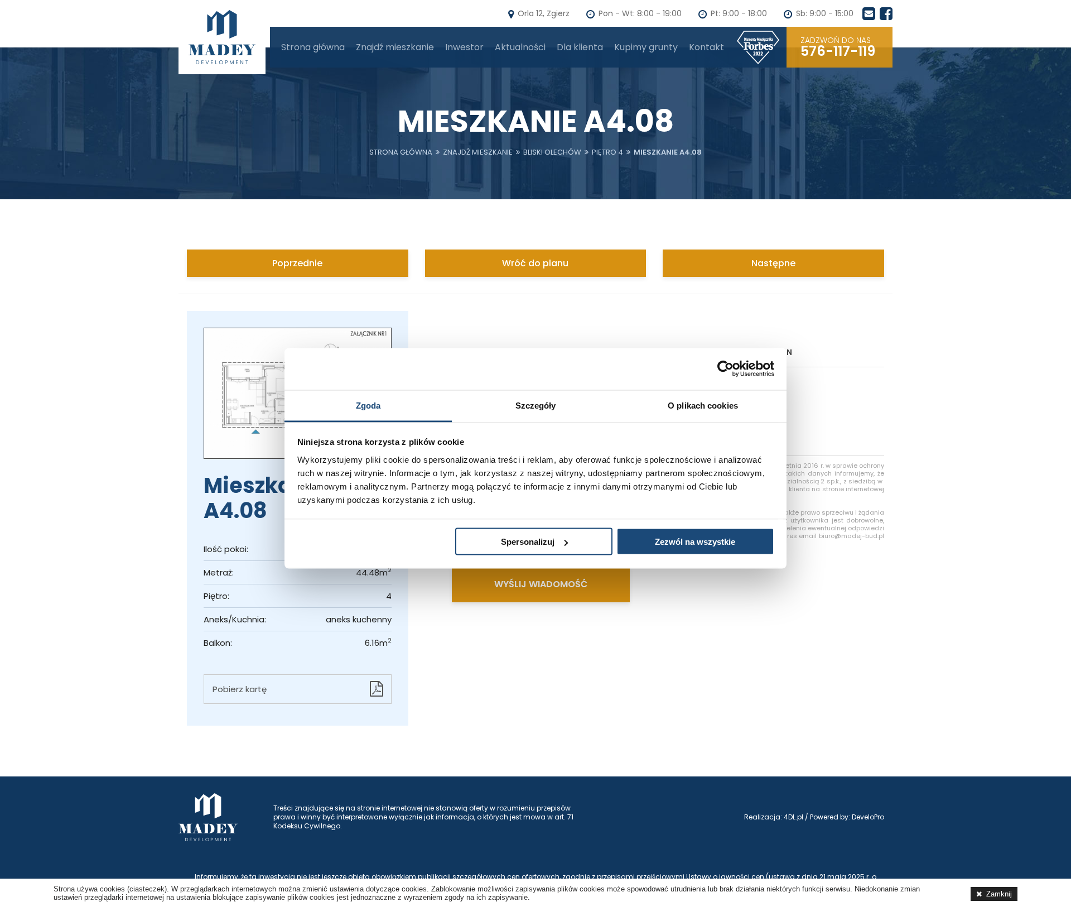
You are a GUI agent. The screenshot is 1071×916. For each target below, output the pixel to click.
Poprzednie (297, 263)
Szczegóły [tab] (535, 405)
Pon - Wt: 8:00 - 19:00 (640, 13)
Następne (773, 263)
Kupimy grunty (646, 47)
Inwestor (464, 47)
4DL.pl (793, 817)
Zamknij (999, 894)
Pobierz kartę (240, 689)
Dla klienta (580, 47)
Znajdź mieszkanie (395, 47)
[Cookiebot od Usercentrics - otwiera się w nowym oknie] (725, 369)
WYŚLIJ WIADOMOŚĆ (540, 584)
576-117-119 (837, 47)
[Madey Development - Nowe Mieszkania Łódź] (222, 37)
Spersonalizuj (527, 541)
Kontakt (706, 47)
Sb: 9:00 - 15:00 (824, 13)
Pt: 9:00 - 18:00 (739, 13)
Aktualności (520, 47)
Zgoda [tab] (368, 405)
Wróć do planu (535, 263)
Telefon (775, 352)
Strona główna (313, 47)
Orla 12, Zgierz (544, 13)
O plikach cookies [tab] (703, 405)
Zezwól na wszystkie (695, 541)
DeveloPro (868, 817)
